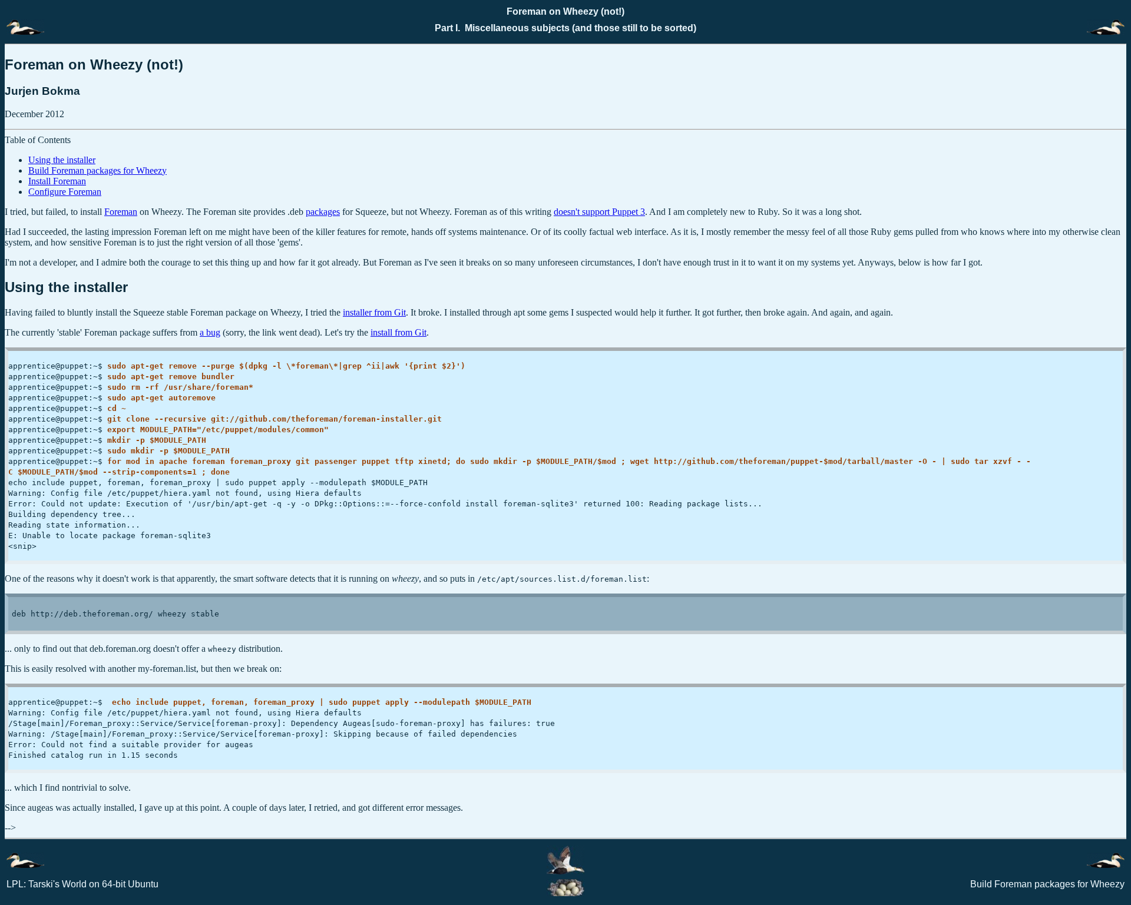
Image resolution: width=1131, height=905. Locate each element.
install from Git (398, 332)
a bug (210, 332)
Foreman (120, 212)
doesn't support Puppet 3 (599, 212)
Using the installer (61, 160)
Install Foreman (57, 181)
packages (323, 212)
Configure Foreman (64, 192)
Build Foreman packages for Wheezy (97, 170)
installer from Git (374, 312)
